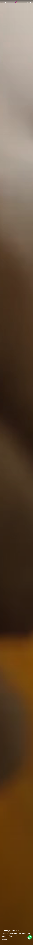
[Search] (5, 2)
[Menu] (2, 2)
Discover (4, 939)
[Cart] (31, 2)
